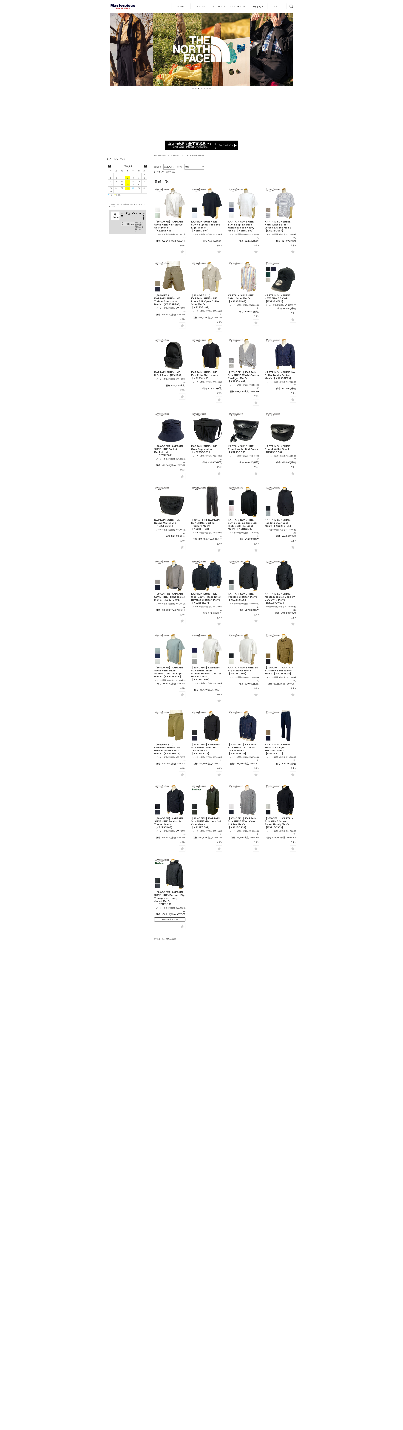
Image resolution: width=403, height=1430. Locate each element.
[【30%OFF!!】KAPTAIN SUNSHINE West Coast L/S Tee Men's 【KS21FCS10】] (243, 799)
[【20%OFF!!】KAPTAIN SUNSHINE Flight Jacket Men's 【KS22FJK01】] (169, 575)
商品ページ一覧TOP (161, 155)
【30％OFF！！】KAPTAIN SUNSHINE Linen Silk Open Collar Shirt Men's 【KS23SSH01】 (205, 301)
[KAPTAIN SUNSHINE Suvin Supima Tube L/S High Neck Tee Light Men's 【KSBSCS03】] (243, 501)
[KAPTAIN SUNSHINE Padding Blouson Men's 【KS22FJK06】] (243, 575)
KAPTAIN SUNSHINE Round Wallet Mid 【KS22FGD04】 (167, 523)
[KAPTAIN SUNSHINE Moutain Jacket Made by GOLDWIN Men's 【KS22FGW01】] (280, 575)
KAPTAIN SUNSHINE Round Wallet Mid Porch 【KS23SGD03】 (243, 449)
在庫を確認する (168, 919)
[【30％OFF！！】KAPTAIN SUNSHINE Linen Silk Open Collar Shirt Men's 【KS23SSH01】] (206, 276)
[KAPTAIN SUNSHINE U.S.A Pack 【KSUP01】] (169, 353)
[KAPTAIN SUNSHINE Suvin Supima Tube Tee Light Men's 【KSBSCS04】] (206, 203)
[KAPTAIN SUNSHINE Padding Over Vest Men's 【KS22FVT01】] (280, 501)
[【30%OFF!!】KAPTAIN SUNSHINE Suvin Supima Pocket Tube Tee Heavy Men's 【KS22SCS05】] (206, 648)
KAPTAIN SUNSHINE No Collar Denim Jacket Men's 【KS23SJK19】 (280, 375)
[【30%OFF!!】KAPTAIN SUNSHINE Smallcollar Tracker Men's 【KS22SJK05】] (169, 799)
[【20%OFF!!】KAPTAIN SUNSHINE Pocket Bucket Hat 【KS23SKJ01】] (169, 427)
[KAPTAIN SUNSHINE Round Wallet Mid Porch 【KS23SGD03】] (243, 427)
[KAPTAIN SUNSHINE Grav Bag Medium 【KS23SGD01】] (206, 427)
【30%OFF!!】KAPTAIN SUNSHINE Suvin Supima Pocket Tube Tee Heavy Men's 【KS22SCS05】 (206, 673)
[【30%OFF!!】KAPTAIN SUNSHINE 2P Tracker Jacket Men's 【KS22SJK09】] (243, 725)
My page (258, 6)
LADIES (200, 6)
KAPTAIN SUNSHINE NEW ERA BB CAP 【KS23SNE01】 (278, 298)
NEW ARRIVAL (238, 6)
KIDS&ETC (219, 6)
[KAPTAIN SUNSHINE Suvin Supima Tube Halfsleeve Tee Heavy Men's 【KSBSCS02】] (243, 203)
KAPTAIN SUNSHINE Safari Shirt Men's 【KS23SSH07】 (241, 298)
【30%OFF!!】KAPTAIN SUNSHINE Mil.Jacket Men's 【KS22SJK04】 (279, 670)
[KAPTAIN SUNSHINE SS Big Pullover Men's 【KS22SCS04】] (243, 648)
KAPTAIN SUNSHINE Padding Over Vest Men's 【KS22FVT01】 (278, 523)
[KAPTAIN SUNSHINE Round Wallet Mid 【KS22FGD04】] (169, 501)
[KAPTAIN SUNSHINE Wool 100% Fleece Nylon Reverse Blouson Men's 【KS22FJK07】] (206, 575)
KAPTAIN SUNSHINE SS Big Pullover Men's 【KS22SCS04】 (243, 670)
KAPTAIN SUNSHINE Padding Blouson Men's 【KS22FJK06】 (243, 596)
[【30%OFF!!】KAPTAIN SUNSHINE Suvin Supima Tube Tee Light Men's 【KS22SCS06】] (169, 648)
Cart (277, 6)
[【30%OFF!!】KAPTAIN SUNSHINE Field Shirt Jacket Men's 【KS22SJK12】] (206, 725)
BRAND (176, 155)
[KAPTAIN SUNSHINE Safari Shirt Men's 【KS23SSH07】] (243, 276)
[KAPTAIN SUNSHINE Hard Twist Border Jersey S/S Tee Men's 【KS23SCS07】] (280, 203)
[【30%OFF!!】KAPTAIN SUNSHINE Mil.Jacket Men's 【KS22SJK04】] (280, 648)
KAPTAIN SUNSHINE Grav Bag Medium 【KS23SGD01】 (204, 449)
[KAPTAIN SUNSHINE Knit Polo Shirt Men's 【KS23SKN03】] (206, 353)
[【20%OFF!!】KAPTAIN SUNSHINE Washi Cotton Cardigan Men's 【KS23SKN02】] (243, 353)
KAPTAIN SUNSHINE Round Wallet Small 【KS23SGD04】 (278, 449)
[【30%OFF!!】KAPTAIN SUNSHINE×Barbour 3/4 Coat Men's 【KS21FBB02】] (206, 799)
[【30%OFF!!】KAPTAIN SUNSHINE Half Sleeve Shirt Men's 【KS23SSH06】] (169, 203)
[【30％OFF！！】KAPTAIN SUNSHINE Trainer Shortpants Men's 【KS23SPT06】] (169, 276)
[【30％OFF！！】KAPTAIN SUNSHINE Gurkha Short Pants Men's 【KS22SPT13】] (169, 725)
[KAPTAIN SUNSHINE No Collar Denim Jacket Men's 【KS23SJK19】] (280, 353)
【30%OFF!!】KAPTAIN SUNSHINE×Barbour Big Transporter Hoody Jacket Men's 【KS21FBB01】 (169, 898)
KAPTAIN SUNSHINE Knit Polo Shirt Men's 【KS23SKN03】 (204, 375)
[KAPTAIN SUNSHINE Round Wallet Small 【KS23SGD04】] (280, 427)
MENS (180, 6)
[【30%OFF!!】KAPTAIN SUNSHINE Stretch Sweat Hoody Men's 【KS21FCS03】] (280, 799)
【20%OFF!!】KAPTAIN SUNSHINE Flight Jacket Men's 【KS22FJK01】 (169, 596)
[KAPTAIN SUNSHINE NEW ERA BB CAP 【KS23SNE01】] (280, 276)
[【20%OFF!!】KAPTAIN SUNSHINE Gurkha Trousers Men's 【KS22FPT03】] (206, 501)
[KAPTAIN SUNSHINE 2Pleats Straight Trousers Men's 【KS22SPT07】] (280, 725)
